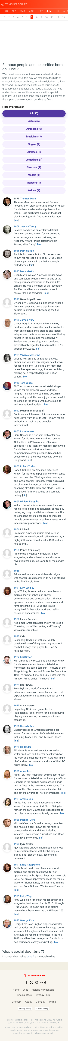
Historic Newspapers (42, 989)
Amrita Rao (26, 798)
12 (57, 17)
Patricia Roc (27, 250)
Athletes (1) (34, 151)
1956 (17, 529)
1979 (17, 771)
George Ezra (27, 920)
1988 (17, 819)
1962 (17, 619)
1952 (17, 431)
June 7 (30, 956)
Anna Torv (26, 771)
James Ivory (27, 319)
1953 (17, 466)
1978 (17, 746)
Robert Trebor (28, 466)
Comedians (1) (34, 159)
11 (52, 17)
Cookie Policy (42, 1008)
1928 (17, 319)
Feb (14, 11)
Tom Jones (26, 382)
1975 (17, 705)
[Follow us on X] (31, 982)
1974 (17, 684)
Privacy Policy (25, 1008)
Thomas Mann (28, 198)
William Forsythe (29, 501)
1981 (17, 798)
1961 (17, 587)
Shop (25, 989)
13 (63, 17)
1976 (17, 726)
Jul (57, 11)
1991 (17, 864)
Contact (40, 1001)
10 (46, 17)
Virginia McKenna (30, 355)
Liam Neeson (27, 431)
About (28, 1001)
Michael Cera (27, 819)
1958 (17, 550)
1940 (17, 382)
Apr (31, 11)
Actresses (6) (34, 128)
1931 (17, 355)
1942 (17, 410)
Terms (52, 1001)
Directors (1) (34, 167)
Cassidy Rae (27, 726)
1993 (17, 920)
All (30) (34, 113)
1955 (17, 501)
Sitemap (16, 1001)
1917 (17, 271)
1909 (17, 226)
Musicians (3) (34, 136)
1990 (17, 844)
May (40, 11)
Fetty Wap (25, 896)
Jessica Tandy (28, 226)
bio (16, 220)
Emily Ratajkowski (30, 864)
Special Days (24, 994)
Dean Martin (27, 271)
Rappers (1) (34, 182)
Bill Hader (25, 746)
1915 (17, 250)
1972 (17, 657)
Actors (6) (34, 121)
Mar (22, 11)
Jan (5, 11)
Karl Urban (26, 657)
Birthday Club (42, 994)
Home (16, 989)
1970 (17, 636)
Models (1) (34, 174)
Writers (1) (34, 190)
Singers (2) (34, 144)
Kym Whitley (27, 587)
